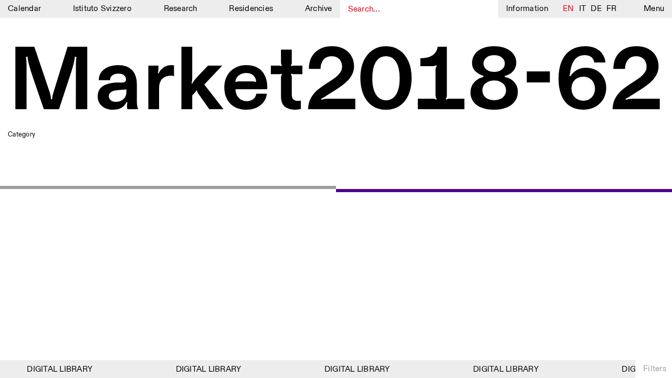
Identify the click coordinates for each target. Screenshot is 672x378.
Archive (318, 9)
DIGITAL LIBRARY (58, 369)
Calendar (24, 9)
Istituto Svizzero (102, 9)
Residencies (251, 9)
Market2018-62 (336, 84)
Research (180, 9)
